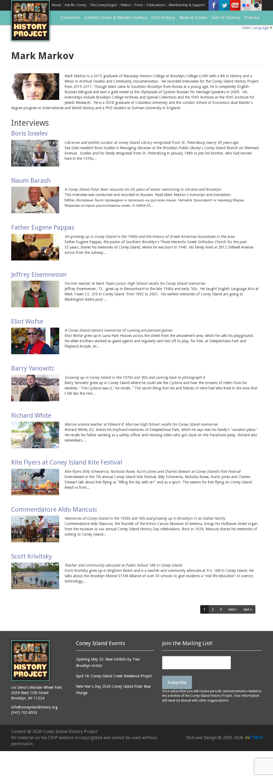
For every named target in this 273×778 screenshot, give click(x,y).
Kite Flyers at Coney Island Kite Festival (66, 462)
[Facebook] (213, 5)
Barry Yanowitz (32, 368)
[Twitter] (224, 5)
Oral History (163, 17)
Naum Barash (31, 180)
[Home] (30, 20)
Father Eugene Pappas (42, 227)
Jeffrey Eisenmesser (39, 274)
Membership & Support (187, 5)
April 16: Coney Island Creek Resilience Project (114, 676)
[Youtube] (235, 5)
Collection (70, 17)
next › (233, 609)
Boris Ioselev (29, 133)
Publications (156, 5)
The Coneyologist (103, 5)
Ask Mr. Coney (75, 5)
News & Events (193, 17)
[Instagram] (256, 5)
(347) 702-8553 (24, 712)
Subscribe (177, 682)
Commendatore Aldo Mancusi (54, 509)
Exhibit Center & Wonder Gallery (116, 17)
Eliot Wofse (27, 321)
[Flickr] (245, 5)
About (56, 5)
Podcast (251, 17)
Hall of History (226, 17)
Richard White (31, 415)
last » (248, 609)
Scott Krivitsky (31, 556)
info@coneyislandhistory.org (34, 707)
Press (139, 5)
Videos (126, 5)
